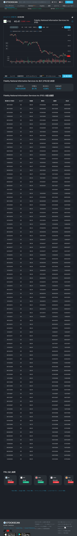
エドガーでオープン (52, 490)
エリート (56, 6)
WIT (24, 477)
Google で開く (22, 490)
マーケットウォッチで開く (41, 490)
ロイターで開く (62, 490)
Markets (32, 6)
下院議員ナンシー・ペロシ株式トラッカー (45, 524)
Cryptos (42, 6)
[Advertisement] (38, 71)
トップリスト (21, 6)
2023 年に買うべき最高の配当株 (42, 522)
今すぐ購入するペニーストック (65, 522)
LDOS (54, 477)
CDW (39, 477)
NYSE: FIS (13, 17)
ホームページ (7, 17)
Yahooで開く (14, 490)
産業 (49, 6)
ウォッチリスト (9, 5)
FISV (69, 477)
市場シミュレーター (68, 6)
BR (8, 477)
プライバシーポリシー (9, 528)
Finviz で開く (30, 490)
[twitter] (72, 17)
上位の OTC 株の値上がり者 (64, 524)
